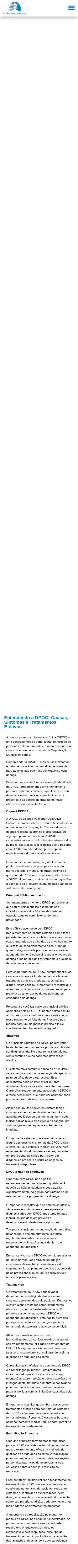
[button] (71, 7)
